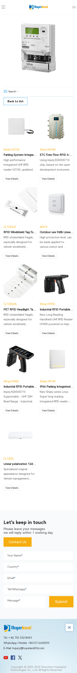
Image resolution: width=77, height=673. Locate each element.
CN (74, 7)
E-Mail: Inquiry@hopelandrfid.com (24, 648)
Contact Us (17, 542)
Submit (61, 601)
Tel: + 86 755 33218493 (18, 637)
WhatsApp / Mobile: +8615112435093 (26, 642)
